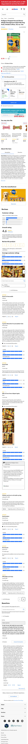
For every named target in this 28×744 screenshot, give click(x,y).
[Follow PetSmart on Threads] (13, 721)
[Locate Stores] (21, 9)
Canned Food (11, 18)
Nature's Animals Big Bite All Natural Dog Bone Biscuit (16, 135)
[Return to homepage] (15, 9)
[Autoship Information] (16, 81)
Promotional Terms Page (18, 700)
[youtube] (22, 721)
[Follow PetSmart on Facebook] (5, 721)
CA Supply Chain (4, 741)
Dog (2, 18)
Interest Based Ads (4, 739)
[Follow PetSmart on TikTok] (18, 721)
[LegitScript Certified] (7, 726)
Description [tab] (7, 152)
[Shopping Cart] (24, 9)
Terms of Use (3, 735)
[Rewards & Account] (7, 9)
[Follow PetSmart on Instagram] (9, 721)
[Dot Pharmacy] (16, 726)
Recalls (2, 732)
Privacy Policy (4, 737)
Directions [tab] (20, 152)
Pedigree (3, 27)
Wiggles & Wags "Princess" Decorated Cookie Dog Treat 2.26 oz (6, 135)
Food (5, 18)
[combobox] (13, 14)
